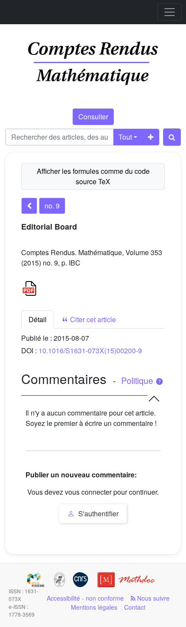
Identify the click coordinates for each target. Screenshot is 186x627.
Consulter (93, 117)
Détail (38, 319)
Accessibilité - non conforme (85, 598)
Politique (138, 380)
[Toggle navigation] (169, 12)
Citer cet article (92, 319)
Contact (134, 607)
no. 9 (52, 206)
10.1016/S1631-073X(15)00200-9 (90, 350)
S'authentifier (98, 513)
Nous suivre (152, 598)
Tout (125, 137)
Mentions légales (94, 607)
